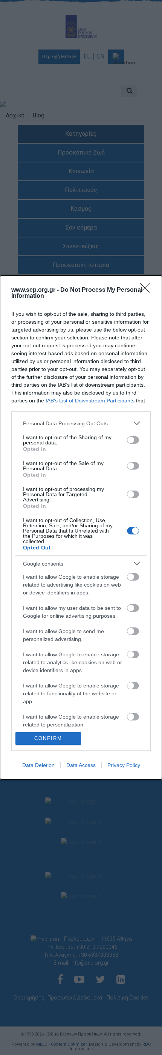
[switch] (133, 440)
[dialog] (81, 527)
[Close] (147, 290)
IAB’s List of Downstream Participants (90, 401)
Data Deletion (38, 765)
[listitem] (81, 423)
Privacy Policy (123, 765)
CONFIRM (48, 738)
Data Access (81, 765)
